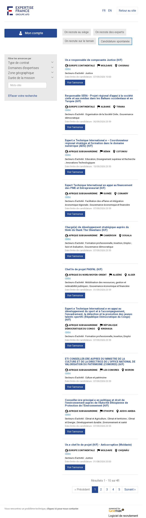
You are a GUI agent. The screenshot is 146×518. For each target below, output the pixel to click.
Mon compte (33, 33)
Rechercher (48, 85)
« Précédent (82, 489)
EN (110, 10)
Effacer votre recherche (22, 95)
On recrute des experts (109, 32)
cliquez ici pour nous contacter (62, 508)
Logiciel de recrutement (123, 515)
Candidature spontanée (115, 41)
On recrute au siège (76, 32)
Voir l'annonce (75, 82)
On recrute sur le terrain (79, 41)
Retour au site (127, 10)
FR (104, 10)
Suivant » (130, 489)
